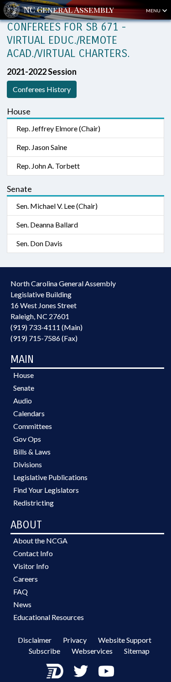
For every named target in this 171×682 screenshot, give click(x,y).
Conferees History (42, 89)
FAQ (20, 591)
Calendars (29, 413)
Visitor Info (31, 566)
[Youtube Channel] (106, 671)
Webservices (92, 650)
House (23, 375)
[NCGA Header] (69, 10)
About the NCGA (40, 540)
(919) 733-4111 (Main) (46, 327)
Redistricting (33, 502)
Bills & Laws (32, 451)
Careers (25, 578)
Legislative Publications (50, 477)
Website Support (124, 640)
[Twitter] (81, 671)
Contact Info (33, 553)
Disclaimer (35, 640)
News (22, 604)
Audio (22, 400)
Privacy (75, 640)
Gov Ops (27, 438)
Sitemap (137, 650)
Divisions (27, 464)
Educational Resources (48, 617)
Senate (23, 387)
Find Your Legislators (46, 490)
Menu (153, 10)
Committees (32, 426)
